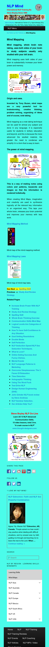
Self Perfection (18, 342)
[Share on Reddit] (19, 471)
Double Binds (18, 339)
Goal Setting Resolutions (23, 336)
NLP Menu (12, 28)
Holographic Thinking (21, 379)
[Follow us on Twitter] (14, 484)
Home (10, 629)
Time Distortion (18, 376)
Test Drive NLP (18, 385)
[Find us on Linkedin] (19, 484)
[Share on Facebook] (9, 471)
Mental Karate (18, 361)
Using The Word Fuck (21, 382)
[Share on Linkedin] (29, 471)
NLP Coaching (28, 638)
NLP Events (13, 638)
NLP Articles (20, 33)
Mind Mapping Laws (16, 256)
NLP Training (31, 629)
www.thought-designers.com (24, 428)
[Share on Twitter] (14, 471)
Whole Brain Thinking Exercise (25, 318)
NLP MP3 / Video (30, 642)
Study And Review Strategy (24, 311)
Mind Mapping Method (17, 223)
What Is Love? (18, 351)
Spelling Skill (25, 289)
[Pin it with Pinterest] (24, 471)
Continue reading (16, 543)
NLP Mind (15, 5)
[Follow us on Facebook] (9, 484)
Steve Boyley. (9, 23)
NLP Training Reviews (17, 633)
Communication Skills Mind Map (26, 321)
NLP (19, 629)
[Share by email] (34, 471)
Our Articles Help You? (22, 404)
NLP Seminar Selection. (22, 400)
